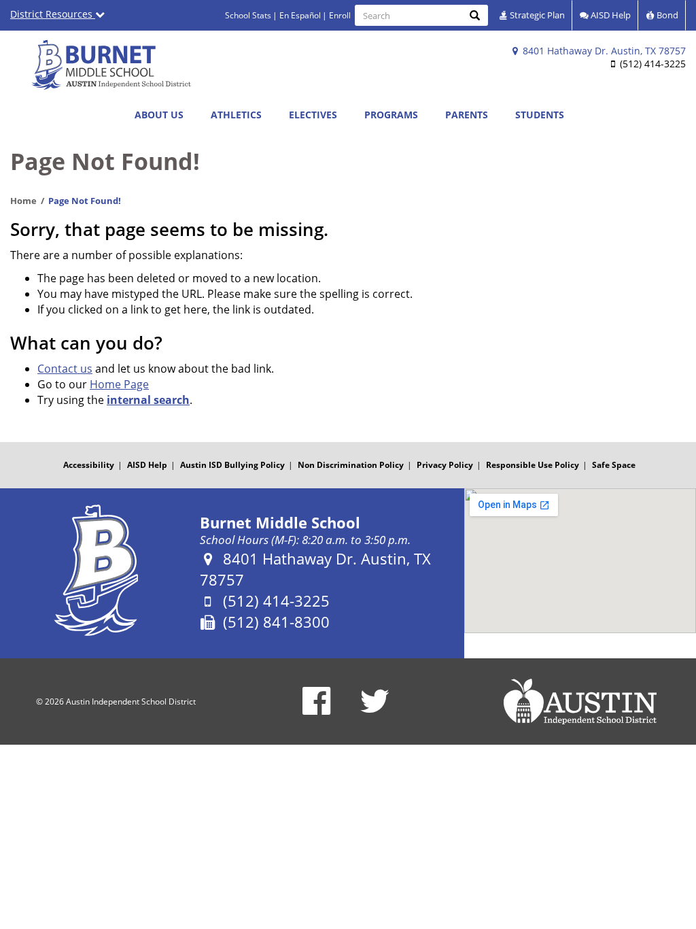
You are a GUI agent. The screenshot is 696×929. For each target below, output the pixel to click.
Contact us (64, 368)
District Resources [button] (52, 13)
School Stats (248, 15)
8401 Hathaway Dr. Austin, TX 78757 (603, 50)
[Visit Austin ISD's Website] (580, 702)
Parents (466, 114)
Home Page (119, 384)
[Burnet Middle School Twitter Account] (375, 709)
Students (539, 114)
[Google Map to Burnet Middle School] (580, 560)
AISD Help (610, 15)
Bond (666, 15)
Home (23, 201)
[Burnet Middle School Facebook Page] (316, 709)
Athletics (236, 114)
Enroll (340, 15)
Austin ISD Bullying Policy (232, 465)
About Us (159, 114)
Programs (391, 114)
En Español (300, 15)
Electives (313, 114)
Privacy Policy (445, 465)
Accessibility (88, 465)
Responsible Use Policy (532, 465)
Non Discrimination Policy (351, 465)
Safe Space (614, 465)
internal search (148, 399)
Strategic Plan (536, 15)
